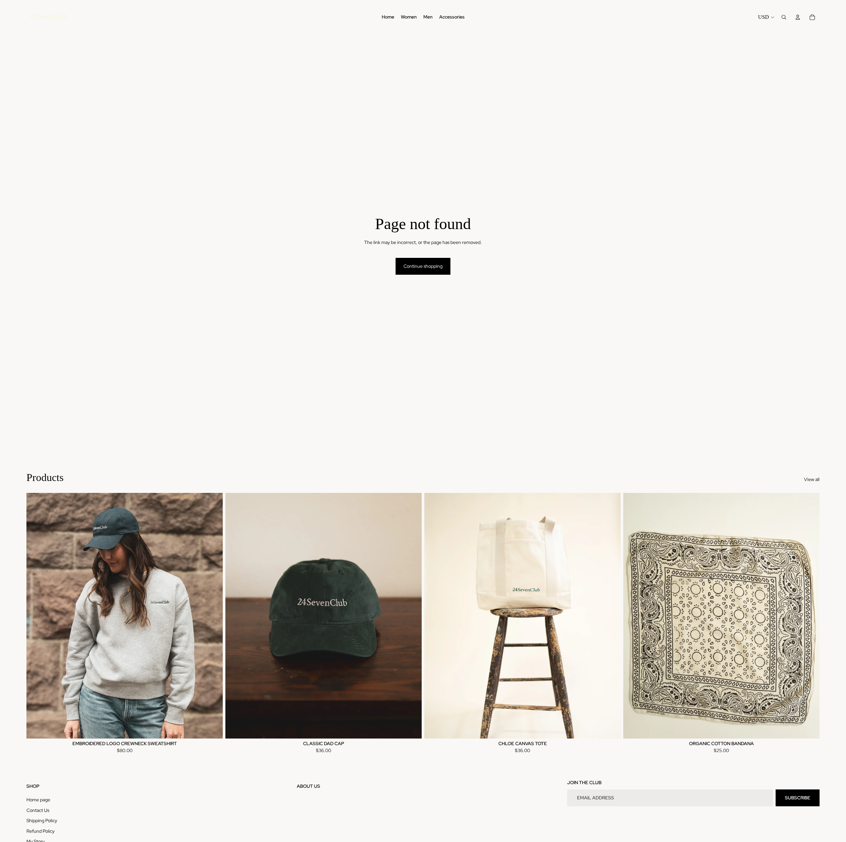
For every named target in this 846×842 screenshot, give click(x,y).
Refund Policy (40, 831)
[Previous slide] (36, 615)
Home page (38, 800)
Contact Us (37, 810)
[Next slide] (213, 615)
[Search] (784, 17)
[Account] (797, 17)
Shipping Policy (41, 820)
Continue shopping (423, 266)
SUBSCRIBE (797, 798)
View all (812, 479)
